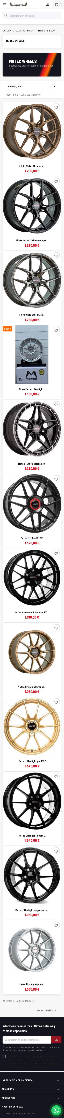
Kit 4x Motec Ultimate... (32, 166)
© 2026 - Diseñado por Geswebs (18, 1113)
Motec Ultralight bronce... (32, 686)
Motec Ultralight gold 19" (32, 761)
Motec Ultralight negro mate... (32, 910)
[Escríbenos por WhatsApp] (56, 1110)
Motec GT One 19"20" (32, 537)
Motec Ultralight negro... (32, 835)
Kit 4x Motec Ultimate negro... (32, 240)
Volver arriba (47, 1011)
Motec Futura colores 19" (32, 463)
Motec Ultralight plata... (32, 984)
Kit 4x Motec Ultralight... (32, 389)
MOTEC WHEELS (15, 40)
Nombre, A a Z (32, 86)
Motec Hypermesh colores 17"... (32, 612)
